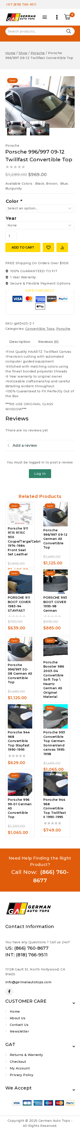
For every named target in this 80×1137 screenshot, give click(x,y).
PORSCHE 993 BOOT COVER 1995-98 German (55, 604)
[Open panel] (44, 17)
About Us (17, 1018)
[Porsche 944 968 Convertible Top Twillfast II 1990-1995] (55, 784)
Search (68, 31)
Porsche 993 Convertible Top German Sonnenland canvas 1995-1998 (54, 743)
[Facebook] (9, 992)
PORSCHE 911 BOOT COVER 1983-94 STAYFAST (19, 604)
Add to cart (23, 247)
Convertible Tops (39, 329)
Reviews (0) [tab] (48, 342)
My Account (20, 1068)
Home (15, 1012)
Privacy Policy (22, 1075)
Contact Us (19, 1025)
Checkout (18, 1062)
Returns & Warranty (26, 1055)
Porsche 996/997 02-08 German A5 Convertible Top (20, 673)
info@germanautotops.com (28, 982)
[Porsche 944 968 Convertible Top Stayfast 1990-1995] (20, 716)
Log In (40, 473)
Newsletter (19, 1031)
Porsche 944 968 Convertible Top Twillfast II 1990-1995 (54, 808)
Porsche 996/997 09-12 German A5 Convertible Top (55, 538)
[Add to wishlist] (48, 247)
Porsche (12, 146)
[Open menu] (57, 17)
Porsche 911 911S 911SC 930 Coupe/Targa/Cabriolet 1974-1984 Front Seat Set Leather (27, 541)
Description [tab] (19, 342)
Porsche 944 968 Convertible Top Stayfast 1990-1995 (19, 741)
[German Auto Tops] (20, 17)
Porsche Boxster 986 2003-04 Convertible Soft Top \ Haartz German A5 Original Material (53, 679)
